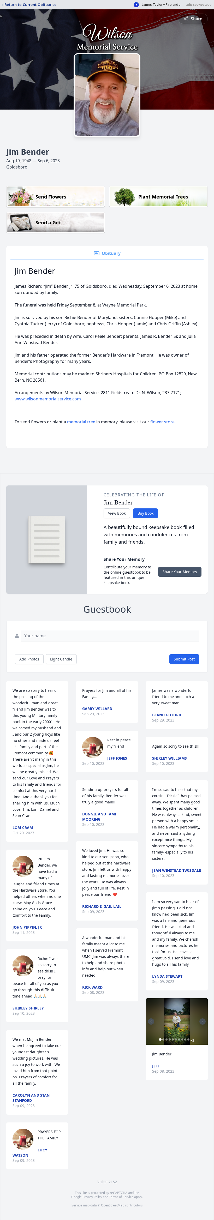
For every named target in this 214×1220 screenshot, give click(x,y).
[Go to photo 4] (170, 1039)
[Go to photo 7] (179, 1039)
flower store (162, 422)
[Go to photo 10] (188, 1039)
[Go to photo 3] (166, 1039)
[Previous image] (151, 1021)
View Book (117, 513)
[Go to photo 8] (182, 1039)
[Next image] (202, 1021)
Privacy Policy (92, 1197)
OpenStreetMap (112, 1205)
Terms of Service (121, 1197)
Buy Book (145, 513)
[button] (177, 1021)
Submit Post (184, 659)
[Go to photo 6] (176, 1039)
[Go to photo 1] (160, 1039)
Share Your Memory (180, 571)
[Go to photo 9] (185, 1039)
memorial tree (81, 422)
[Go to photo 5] (173, 1039)
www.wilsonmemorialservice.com (48, 399)
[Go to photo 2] (163, 1039)
